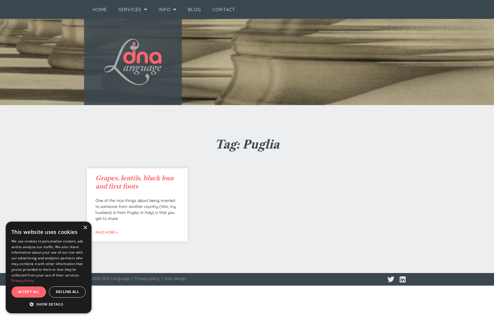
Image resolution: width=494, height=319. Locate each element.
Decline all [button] (67, 291)
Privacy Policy (22, 280)
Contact (223, 9)
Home (100, 9)
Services (129, 9)
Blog (194, 9)
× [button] (85, 228)
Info (164, 9)
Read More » (106, 232)
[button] (48, 304)
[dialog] (48, 267)
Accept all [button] (28, 291)
